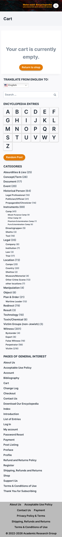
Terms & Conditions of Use (20, 485)
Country (10, 268)
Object (7, 292)
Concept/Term (12, 176)
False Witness (13, 340)
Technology (10, 314)
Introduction (11, 413)
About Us (9, 362)
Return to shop (31, 67)
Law (8, 252)
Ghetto (9, 232)
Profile (7, 455)
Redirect (8, 305)
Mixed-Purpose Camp (17, 215)
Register (8, 465)
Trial (8, 255)
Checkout (9, 393)
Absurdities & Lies (14, 172)
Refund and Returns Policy (19, 460)
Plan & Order (11, 297)
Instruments (11, 206)
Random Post (14, 157)
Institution (11, 248)
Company (11, 244)
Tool (8, 235)
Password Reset (13, 434)
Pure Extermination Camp (19, 224)
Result (7, 310)
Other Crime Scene (16, 279)
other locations (13, 283)
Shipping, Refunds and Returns (22, 470)
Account (8, 372)
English (12, 85)
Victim (9, 348)
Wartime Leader (14, 301)
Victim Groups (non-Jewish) (21, 324)
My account (10, 429)
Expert (9, 337)
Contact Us (10, 398)
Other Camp (13, 218)
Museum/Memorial (15, 276)
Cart (6, 383)
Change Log (10, 388)
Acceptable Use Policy (17, 367)
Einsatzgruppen (14, 228)
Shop (6, 475)
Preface (8, 449)
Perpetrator (12, 344)
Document (9, 181)
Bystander (11, 333)
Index (6, 408)
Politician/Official (15, 199)
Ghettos (10, 272)
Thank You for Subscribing (19, 491)
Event (7, 186)
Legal (6, 239)
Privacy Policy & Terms (31, 515)
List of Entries (12, 419)
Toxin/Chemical (13, 319)
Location (8, 259)
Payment (9, 439)
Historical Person (14, 190)
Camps (9, 264)
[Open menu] (56, 5)
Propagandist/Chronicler (18, 202)
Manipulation (11, 287)
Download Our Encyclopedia (20, 403)
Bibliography (11, 377)
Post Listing (10, 444)
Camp (9, 211)
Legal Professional (15, 195)
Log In (7, 424)
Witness (8, 328)
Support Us (10, 480)
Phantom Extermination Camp (21, 221)
